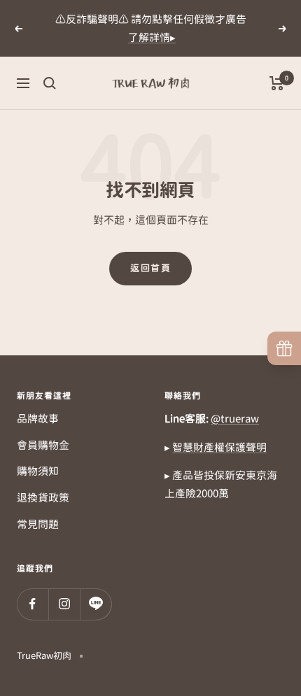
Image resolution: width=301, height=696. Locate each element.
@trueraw (235, 418)
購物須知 (38, 471)
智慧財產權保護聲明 (219, 447)
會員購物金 (43, 445)
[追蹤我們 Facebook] (32, 604)
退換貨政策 (43, 497)
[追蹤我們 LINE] (95, 604)
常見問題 (38, 524)
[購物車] (277, 83)
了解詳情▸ (152, 37)
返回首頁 (150, 268)
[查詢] (49, 83)
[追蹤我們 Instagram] (64, 604)
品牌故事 (38, 418)
